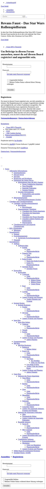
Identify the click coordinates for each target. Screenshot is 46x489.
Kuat (24, 286)
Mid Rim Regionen (24, 345)
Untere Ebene (35, 284)
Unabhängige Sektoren (25, 439)
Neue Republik (27, 186)
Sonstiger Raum (27, 267)
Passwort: (6, 70)
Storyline (17, 176)
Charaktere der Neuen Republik (33, 217)
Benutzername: (8, 64)
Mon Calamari (27, 430)
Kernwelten (18, 270)
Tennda (24, 330)
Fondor (24, 307)
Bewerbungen (27, 207)
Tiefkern (16, 244)
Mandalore (26, 443)
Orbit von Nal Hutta (37, 363)
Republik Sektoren (24, 422)
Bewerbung (22, 205)
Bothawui (25, 347)
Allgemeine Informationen (18, 171)
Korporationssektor (28, 441)
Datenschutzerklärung (27, 118)
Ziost (24, 389)
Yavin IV (25, 424)
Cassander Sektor (28, 407)
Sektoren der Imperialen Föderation (30, 412)
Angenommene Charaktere (27, 209)
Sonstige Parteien (28, 190)
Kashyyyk (25, 351)
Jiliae (24, 414)
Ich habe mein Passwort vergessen (18, 74)
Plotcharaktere (27, 223)
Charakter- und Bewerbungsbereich (26, 203)
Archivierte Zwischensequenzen (29, 238)
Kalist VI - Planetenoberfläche (33, 264)
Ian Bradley (18, 140)
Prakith (24, 247)
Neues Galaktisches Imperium (32, 184)
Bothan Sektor (31, 349)
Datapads (17, 240)
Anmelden (5, 457)
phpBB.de (24, 148)
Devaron (25, 313)
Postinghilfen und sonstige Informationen (31, 195)
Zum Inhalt (4, 6)
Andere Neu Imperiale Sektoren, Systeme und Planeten (33, 409)
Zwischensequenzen (20, 236)
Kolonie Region (19, 303)
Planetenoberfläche (33, 251)
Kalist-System (27, 259)
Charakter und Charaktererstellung (21, 201)
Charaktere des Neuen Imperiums (33, 211)
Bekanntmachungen (20, 198)
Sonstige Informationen (26, 192)
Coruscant (25, 274)
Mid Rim (17, 343)
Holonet (16, 234)
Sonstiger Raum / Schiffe (22, 453)
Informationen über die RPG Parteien (30, 182)
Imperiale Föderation (29, 188)
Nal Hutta (30, 359)
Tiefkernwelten (23, 246)
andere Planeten (32, 339)
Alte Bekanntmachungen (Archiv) (29, 200)
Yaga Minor (26, 378)
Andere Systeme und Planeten (32, 297)
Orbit (28, 249)
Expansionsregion (20, 341)
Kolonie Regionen (24, 305)
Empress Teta (26, 253)
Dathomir (25, 401)
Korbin (24, 332)
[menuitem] (9, 10)
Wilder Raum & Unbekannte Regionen (27, 451)
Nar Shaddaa (35, 361)
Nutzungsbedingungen (9, 118)
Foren (7, 169)
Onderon (25, 324)
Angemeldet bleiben (16, 80)
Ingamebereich (14, 232)
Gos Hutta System (33, 364)
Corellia (25, 292)
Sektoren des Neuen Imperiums (28, 376)
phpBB (11, 144)
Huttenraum (26, 357)
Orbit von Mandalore (34, 445)
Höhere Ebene (36, 280)
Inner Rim (17, 320)
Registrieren (5, 124)
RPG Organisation (15, 228)
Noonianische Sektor (29, 416)
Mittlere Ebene (36, 282)
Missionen (17, 230)
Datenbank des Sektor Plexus (23, 180)
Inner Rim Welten (24, 322)
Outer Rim (17, 374)
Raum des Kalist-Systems (35, 261)
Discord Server (19, 175)
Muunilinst (26, 395)
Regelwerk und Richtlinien (23, 178)
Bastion (24, 384)
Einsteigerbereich (19, 173)
